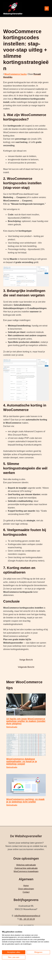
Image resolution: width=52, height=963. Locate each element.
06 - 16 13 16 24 (27, 919)
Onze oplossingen (26, 889)
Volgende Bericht (26, 667)
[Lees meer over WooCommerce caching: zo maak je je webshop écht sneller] (26, 785)
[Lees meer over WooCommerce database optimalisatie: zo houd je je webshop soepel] (26, 744)
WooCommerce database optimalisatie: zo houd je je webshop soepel (21, 761)
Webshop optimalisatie (26, 865)
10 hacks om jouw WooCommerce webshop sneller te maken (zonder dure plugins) (25, 721)
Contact (26, 892)
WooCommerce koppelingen (26, 871)
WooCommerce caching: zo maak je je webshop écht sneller (25, 800)
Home (26, 885)
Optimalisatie (11, 727)
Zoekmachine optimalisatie (26, 868)
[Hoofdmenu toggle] (47, 8)
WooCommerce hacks (15, 74)
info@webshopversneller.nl (27, 916)
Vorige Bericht (26, 660)
